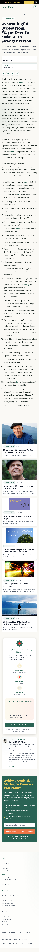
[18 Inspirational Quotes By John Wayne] (19, 504)
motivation (23, 82)
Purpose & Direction (7, 898)
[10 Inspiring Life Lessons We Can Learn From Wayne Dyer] (19, 433)
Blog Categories (6, 919)
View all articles (13, 766)
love (18, 382)
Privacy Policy (16, 943)
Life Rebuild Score (7, 863)
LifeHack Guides (6, 860)
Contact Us (5, 914)
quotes (26, 182)
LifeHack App (5, 877)
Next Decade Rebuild (7, 903)
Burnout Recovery (6, 893)
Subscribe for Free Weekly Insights (19, 831)
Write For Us (5, 921)
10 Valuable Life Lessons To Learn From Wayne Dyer (18, 487)
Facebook (4, 932)
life (19, 195)
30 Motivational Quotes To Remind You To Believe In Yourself (19, 550)
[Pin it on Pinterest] (8, 74)
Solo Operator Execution (9, 905)
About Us (4, 911)
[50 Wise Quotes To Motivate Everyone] (19, 569)
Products (5, 874)
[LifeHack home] (8, 6)
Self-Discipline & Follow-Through (11, 895)
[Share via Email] (17, 74)
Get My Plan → (29, 2)
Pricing (3, 887)
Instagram (12, 932)
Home (3, 14)
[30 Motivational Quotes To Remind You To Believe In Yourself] (19, 535)
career (11, 152)
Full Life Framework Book (9, 879)
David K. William (8, 60)
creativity (25, 284)
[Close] (36, 2)
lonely (18, 229)
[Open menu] (35, 6)
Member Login (5, 924)
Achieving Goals (6, 871)
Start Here (6, 858)
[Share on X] (12, 74)
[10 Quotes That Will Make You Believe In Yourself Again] (19, 605)
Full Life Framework (7, 866)
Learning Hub (5, 884)
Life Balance (5, 868)
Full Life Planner (6, 882)
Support (4, 926)
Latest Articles (6, 916)
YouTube (27, 932)
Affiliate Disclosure (27, 943)
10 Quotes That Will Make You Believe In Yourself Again (16, 623)
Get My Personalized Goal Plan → (19, 725)
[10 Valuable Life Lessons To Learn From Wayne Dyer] (19, 470)
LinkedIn (33, 932)
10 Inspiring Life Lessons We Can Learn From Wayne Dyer (18, 451)
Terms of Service (6, 943)
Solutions (5, 890)
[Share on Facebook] (3, 74)
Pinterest (18, 932)
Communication (11, 14)
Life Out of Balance (7, 900)
